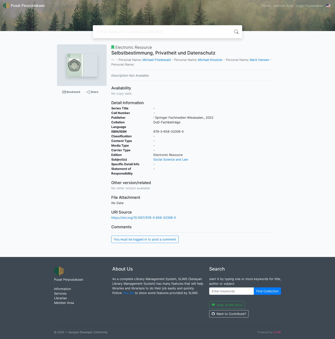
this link (128, 293)
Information (62, 289)
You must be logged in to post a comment (145, 239)
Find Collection (267, 291)
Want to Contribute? (231, 314)
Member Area (283, 6)
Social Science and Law (170, 159)
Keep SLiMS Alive (229, 305)
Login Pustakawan (309, 6)
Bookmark (73, 91)
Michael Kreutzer (210, 60)
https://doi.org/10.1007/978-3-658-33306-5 (143, 218)
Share (94, 91)
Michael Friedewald (156, 60)
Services (60, 293)
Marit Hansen (259, 60)
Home (266, 6)
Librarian (60, 298)
